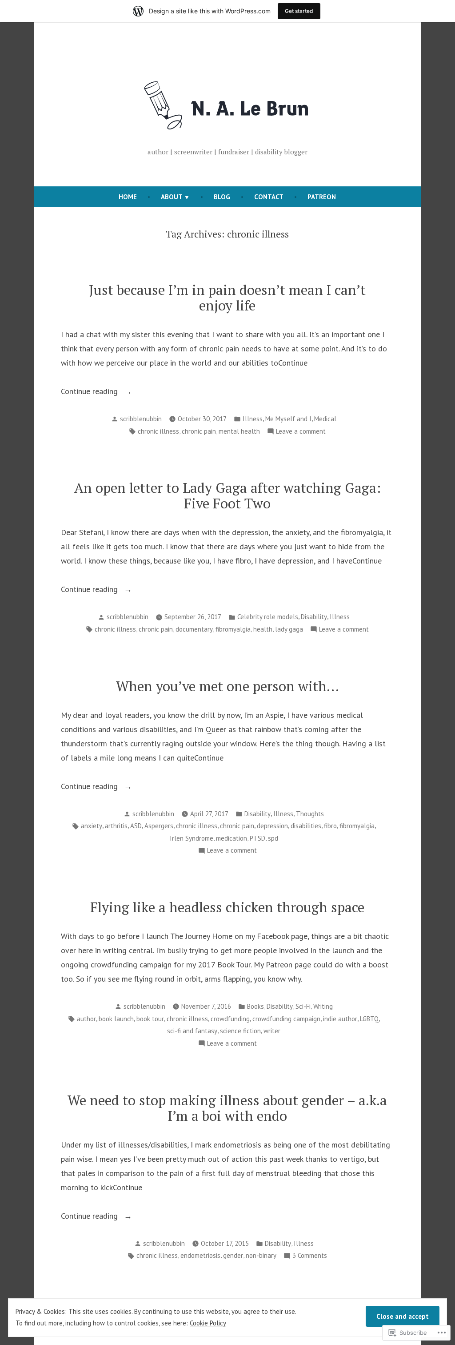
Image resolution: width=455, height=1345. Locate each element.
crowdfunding (230, 1019)
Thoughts (310, 813)
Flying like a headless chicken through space (227, 907)
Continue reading (90, 392)
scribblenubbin (141, 419)
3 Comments (309, 1256)
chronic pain (199, 431)
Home (128, 197)
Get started (299, 11)
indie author (340, 1019)
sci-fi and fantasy (192, 1031)
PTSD (257, 838)
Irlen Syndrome (191, 838)
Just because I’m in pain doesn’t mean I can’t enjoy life (227, 297)
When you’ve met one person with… (227, 686)
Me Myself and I (288, 419)
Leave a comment (301, 432)
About (172, 197)
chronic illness (158, 431)
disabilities (306, 825)
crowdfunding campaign (286, 1019)
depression (272, 825)
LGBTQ (369, 1019)
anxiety (91, 825)
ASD (136, 825)
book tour (150, 1019)
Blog (222, 197)
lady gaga (289, 629)
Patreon (321, 197)
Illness (253, 419)
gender (233, 1255)
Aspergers (158, 825)
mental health (239, 431)
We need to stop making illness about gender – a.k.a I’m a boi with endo (227, 1108)
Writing (323, 1006)
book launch (116, 1019)
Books (255, 1006)
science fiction (240, 1031)
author (86, 1019)
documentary (194, 629)
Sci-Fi (303, 1006)
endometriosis (200, 1255)
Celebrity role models (267, 616)
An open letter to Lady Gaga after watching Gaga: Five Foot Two (227, 495)
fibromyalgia (233, 629)
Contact (268, 197)
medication (231, 838)
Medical (325, 419)
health (262, 629)
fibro (330, 825)
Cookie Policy (208, 1323)
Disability (314, 616)
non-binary (261, 1255)
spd (273, 838)
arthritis (116, 825)
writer (271, 1031)
